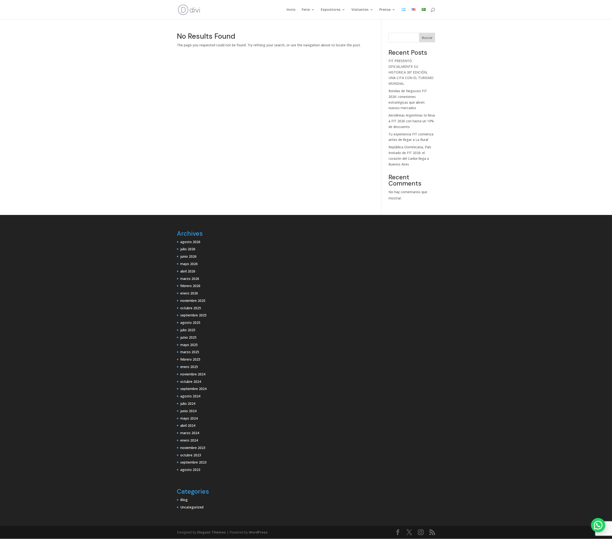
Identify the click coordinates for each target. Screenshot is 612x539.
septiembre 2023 (193, 462)
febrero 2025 (190, 359)
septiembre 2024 (193, 388)
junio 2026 (188, 256)
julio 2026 (187, 249)
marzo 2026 (189, 278)
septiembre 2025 (193, 315)
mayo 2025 (189, 344)
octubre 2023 (190, 455)
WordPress (258, 532)
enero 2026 (189, 293)
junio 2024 (188, 411)
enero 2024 (189, 440)
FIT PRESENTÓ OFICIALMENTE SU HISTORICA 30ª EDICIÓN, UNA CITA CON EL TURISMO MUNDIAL (410, 72)
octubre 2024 (190, 381)
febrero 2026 (190, 285)
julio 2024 (187, 403)
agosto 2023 (190, 469)
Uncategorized (191, 507)
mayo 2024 (189, 418)
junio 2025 (188, 337)
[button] (598, 525)
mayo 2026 (189, 263)
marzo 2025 (189, 352)
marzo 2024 (189, 433)
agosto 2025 (190, 322)
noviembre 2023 (192, 447)
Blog (184, 499)
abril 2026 (187, 271)
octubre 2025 (190, 308)
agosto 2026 (190, 242)
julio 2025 (187, 330)
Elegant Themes (211, 532)
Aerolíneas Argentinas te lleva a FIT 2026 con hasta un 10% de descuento (411, 121)
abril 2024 (187, 425)
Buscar (427, 37)
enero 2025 (189, 366)
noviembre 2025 (192, 300)
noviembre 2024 (192, 374)
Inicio (291, 10)
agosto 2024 (190, 396)
